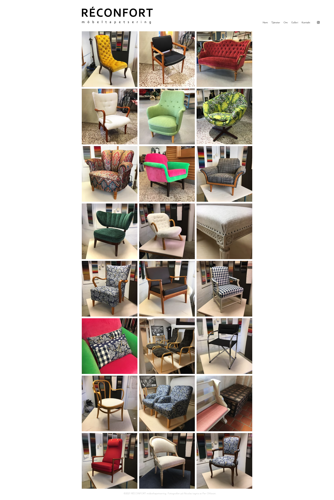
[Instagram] (318, 22)
